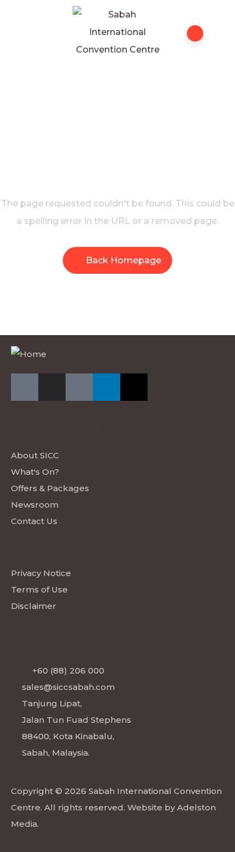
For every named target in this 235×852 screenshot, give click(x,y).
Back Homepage (123, 260)
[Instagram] (52, 387)
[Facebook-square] (24, 387)
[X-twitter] (134, 387)
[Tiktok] (79, 387)
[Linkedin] (106, 387)
